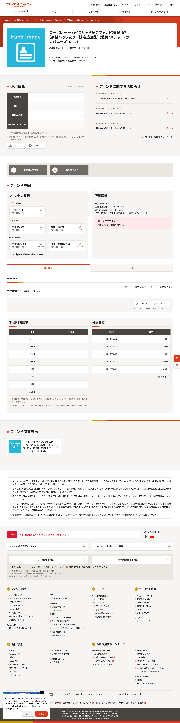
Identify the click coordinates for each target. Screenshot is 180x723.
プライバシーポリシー (97, 694)
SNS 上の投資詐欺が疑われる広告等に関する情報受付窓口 (120, 703)
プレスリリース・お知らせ (130, 5)
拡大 (162, 5)
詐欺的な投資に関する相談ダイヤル (77, 703)
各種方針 (79, 694)
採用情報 (96, 5)
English (171, 5)
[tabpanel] (90, 345)
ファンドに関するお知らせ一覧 (159, 137)
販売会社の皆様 (110, 5)
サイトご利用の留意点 (119, 694)
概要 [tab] (132, 268)
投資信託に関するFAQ (127, 560)
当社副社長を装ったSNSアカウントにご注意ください (45, 535)
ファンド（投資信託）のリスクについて (26, 546)
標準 (157, 5)
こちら (48, 576)
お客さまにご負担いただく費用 (108, 546)
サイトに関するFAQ (44, 560)
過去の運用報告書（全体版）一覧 (28, 254)
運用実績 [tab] (48, 268)
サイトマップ (65, 694)
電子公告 (137, 694)
